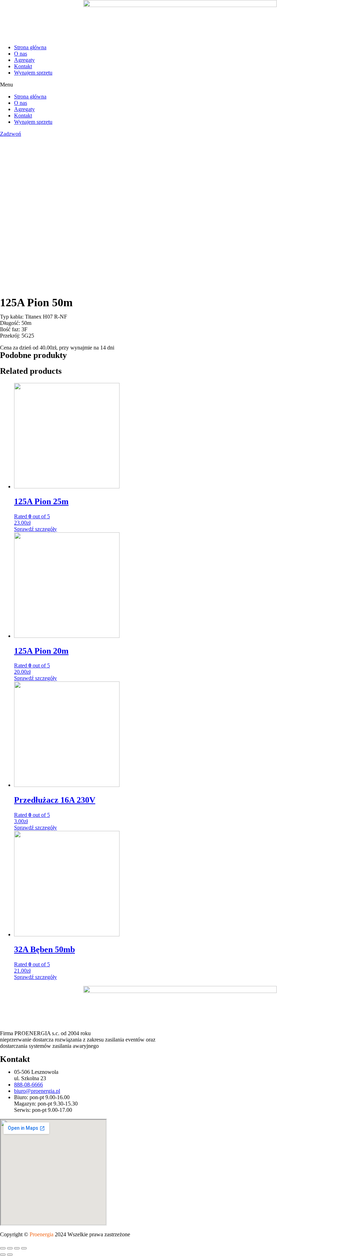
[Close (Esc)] (3, 1248)
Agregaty (24, 60)
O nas (20, 54)
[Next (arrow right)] (10, 1255)
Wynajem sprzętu (33, 73)
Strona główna (30, 47)
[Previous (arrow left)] (3, 1255)
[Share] (10, 1248)
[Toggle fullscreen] (17, 1248)
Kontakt (23, 66)
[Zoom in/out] (24, 1248)
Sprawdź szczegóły (35, 529)
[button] (180, 85)
